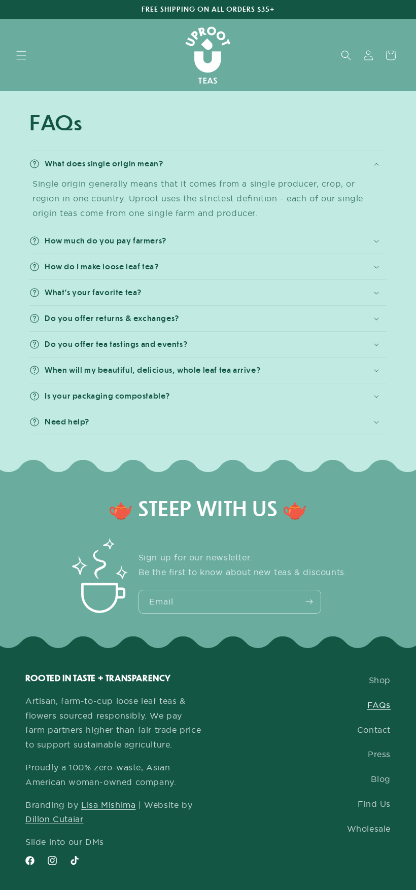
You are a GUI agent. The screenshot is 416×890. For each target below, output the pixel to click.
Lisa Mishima (108, 804)
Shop (380, 680)
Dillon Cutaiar (54, 819)
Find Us (374, 803)
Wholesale (369, 828)
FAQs (379, 704)
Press (379, 754)
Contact (374, 729)
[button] (21, 55)
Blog (381, 779)
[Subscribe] (309, 602)
